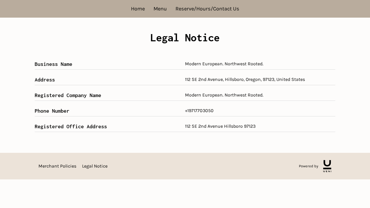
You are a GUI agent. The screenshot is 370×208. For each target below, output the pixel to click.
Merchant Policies (57, 166)
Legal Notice (95, 166)
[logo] (327, 166)
